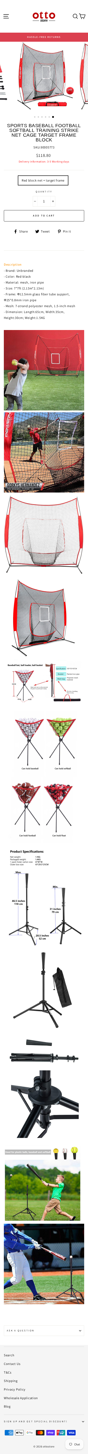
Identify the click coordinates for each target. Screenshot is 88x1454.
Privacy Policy (14, 1389)
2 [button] (39, 117)
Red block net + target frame (43, 180)
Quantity (44, 191)
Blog (7, 1406)
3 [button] (42, 117)
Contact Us (12, 1364)
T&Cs (8, 1372)
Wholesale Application (21, 1398)
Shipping (11, 1381)
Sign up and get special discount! (35, 1421)
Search (9, 1355)
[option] (44, 37)
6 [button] (53, 117)
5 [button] (50, 117)
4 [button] (46, 117)
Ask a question (21, 1330)
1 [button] (35, 117)
